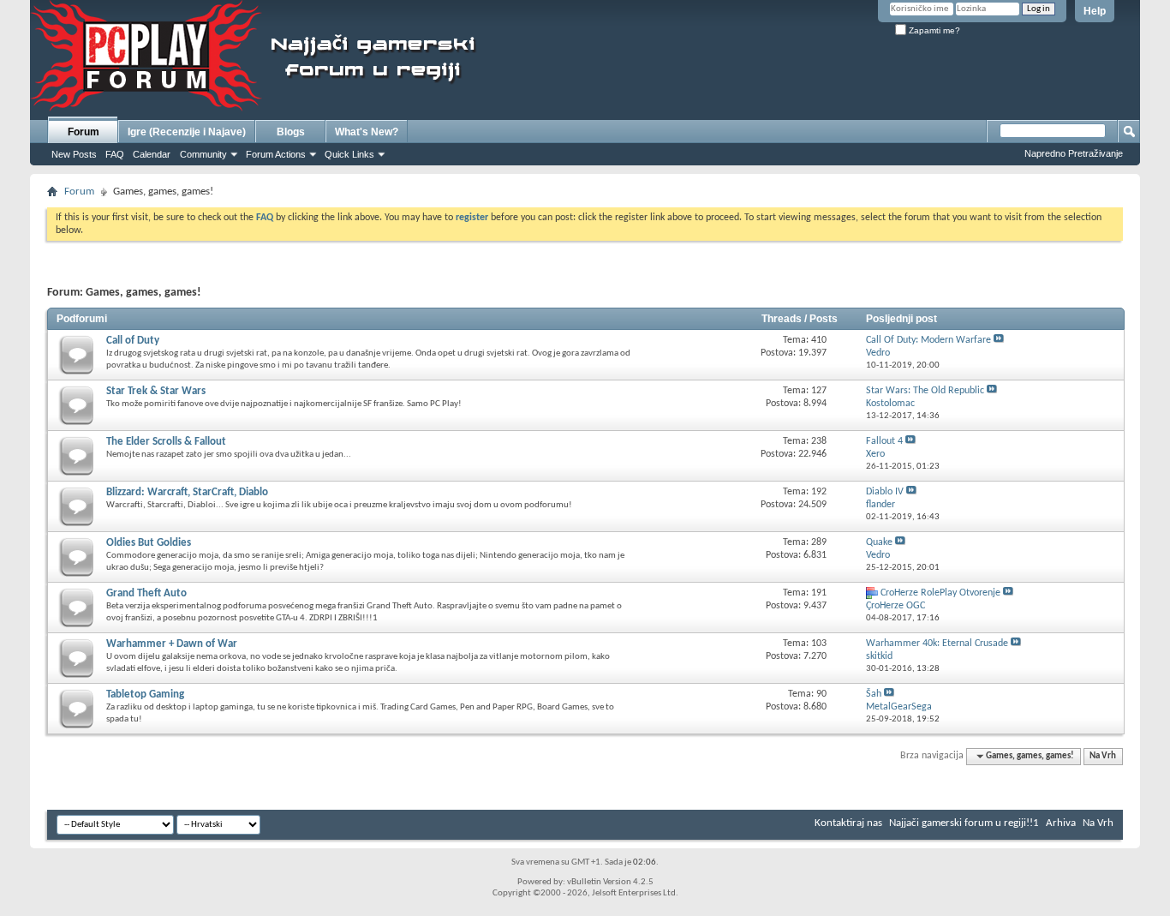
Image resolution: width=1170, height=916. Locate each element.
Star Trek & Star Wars (156, 391)
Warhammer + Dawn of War (171, 644)
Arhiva (1061, 823)
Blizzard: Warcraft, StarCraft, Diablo (187, 492)
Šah (873, 694)
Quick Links (349, 154)
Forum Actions (276, 154)
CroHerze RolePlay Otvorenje (940, 593)
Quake (879, 542)
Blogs (291, 132)
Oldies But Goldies (148, 542)
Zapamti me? (933, 30)
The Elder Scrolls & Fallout (166, 441)
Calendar (151, 154)
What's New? (366, 132)
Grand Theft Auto (146, 593)
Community (203, 154)
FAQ (114, 154)
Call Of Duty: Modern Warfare (928, 340)
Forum (83, 132)
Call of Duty (132, 340)
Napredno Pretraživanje (1073, 153)
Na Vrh (1102, 756)
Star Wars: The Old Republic (925, 391)
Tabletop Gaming (145, 694)
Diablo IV (885, 492)
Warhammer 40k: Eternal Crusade (937, 643)
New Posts (74, 154)
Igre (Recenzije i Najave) (187, 132)
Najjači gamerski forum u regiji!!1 (964, 823)
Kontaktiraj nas (848, 823)
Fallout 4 (884, 441)
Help (1094, 11)
